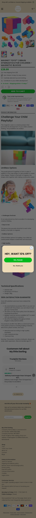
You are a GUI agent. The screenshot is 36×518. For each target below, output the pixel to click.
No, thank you (18, 266)
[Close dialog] (31, 247)
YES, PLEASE (18, 260)
